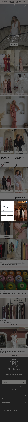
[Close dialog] (26, 201)
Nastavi (7, 215)
